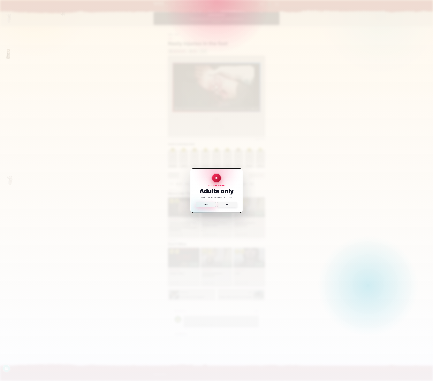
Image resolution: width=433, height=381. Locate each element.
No (227, 204)
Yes (205, 204)
